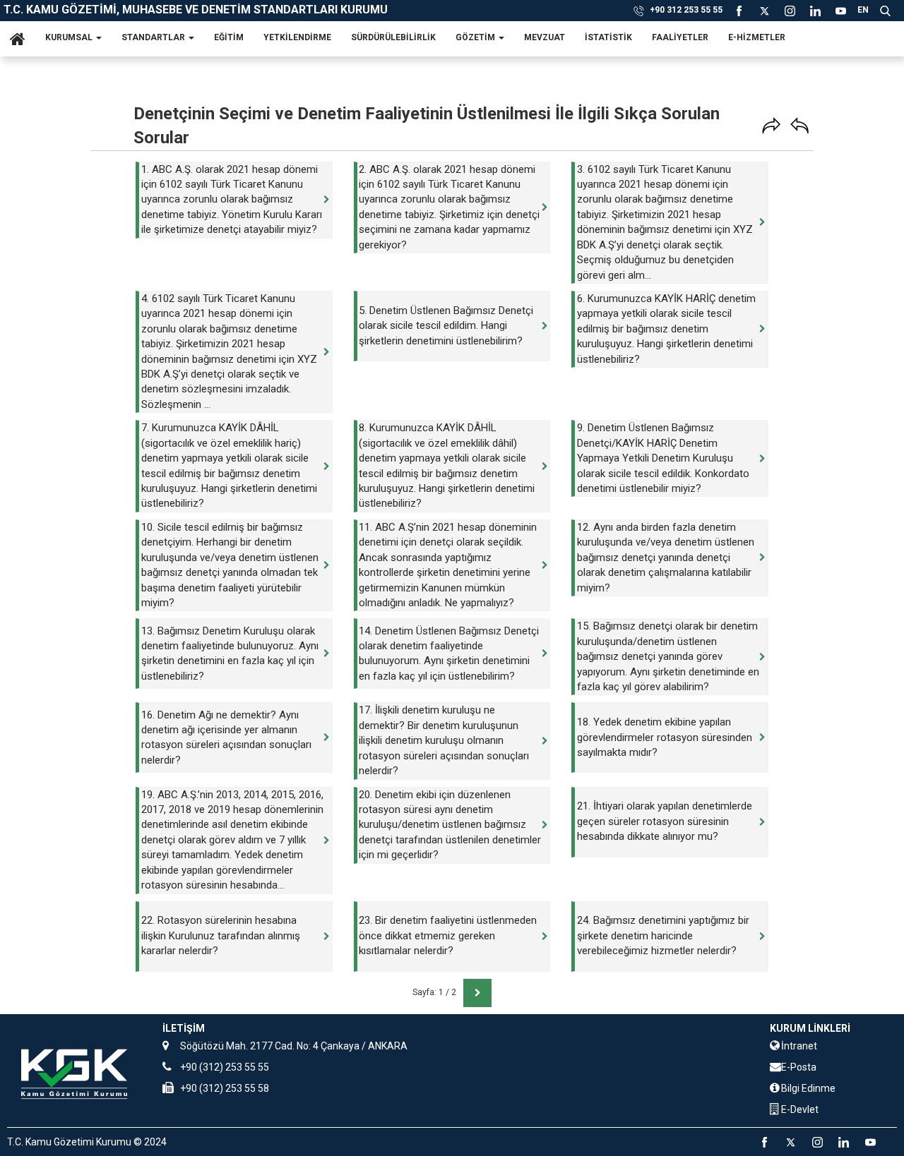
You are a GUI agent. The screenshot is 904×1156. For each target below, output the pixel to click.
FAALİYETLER (680, 37)
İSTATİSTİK (608, 37)
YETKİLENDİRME (297, 37)
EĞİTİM (229, 37)
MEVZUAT (544, 37)
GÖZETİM (476, 37)
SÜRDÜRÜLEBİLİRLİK (393, 37)
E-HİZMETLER (756, 37)
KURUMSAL (70, 37)
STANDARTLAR (154, 37)
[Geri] (799, 126)
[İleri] (771, 126)
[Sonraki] (474, 993)
